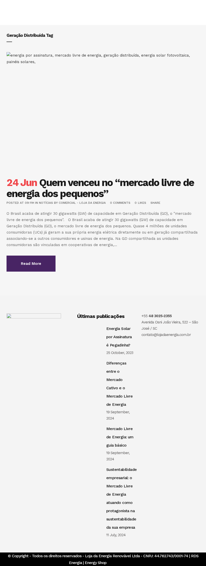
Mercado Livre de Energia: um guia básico (120, 437)
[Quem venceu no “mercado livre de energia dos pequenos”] (103, 111)
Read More (31, 263)
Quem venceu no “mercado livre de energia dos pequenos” (100, 188)
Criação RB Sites (123, 562)
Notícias (46, 203)
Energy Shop (96, 562)
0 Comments (120, 203)
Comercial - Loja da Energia (82, 203)
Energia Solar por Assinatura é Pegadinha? (119, 336)
